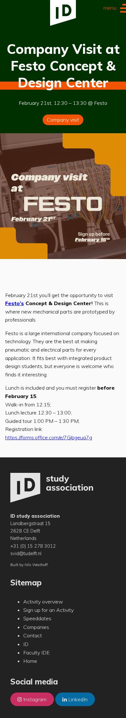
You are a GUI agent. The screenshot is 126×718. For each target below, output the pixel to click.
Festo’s (14, 303)
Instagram (34, 699)
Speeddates (37, 618)
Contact (32, 635)
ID (25, 644)
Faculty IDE (36, 652)
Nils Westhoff (36, 564)
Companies (36, 627)
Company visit (63, 119)
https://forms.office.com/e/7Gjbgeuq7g (48, 437)
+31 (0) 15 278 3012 (33, 546)
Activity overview (43, 601)
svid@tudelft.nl (25, 553)
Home (30, 661)
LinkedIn (77, 699)
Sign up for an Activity (48, 610)
